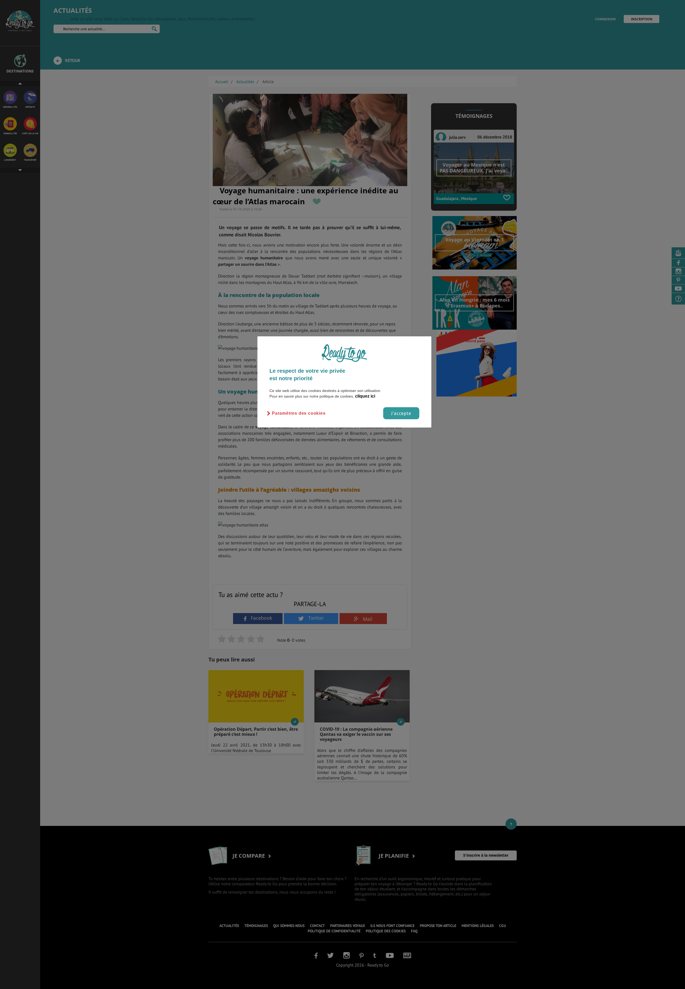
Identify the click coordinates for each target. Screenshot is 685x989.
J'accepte (401, 413)
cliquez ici (365, 396)
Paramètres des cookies (299, 413)
